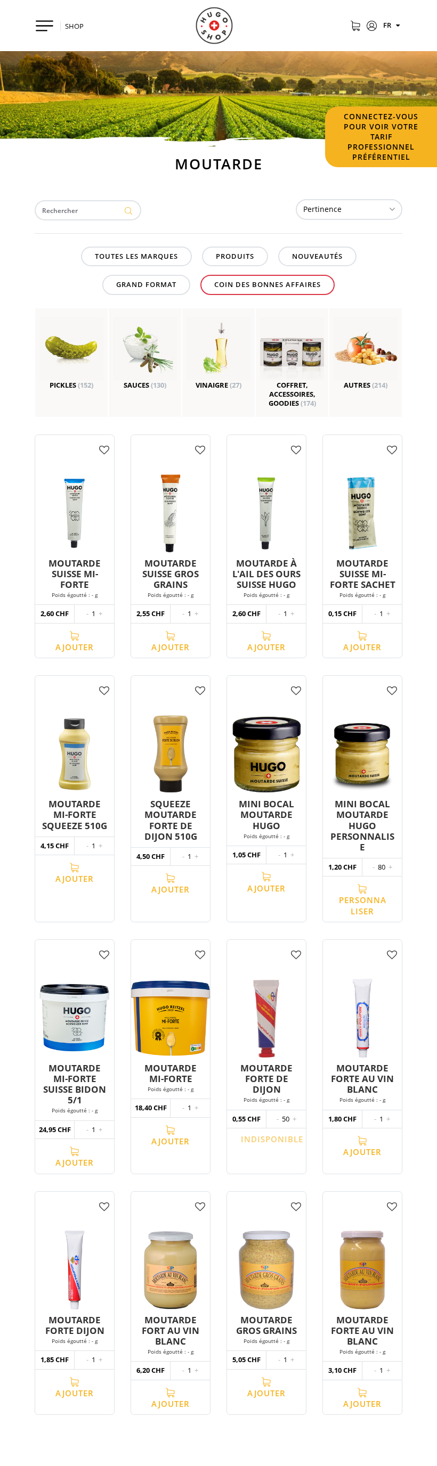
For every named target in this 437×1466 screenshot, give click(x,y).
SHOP (74, 26)
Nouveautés (317, 256)
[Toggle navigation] (44, 26)
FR (388, 25)
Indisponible (272, 1139)
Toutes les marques (136, 256)
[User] (372, 26)
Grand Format (146, 284)
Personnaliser (362, 905)
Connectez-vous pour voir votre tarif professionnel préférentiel (381, 136)
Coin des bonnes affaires (267, 284)
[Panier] (355, 26)
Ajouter (74, 647)
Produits (235, 256)
